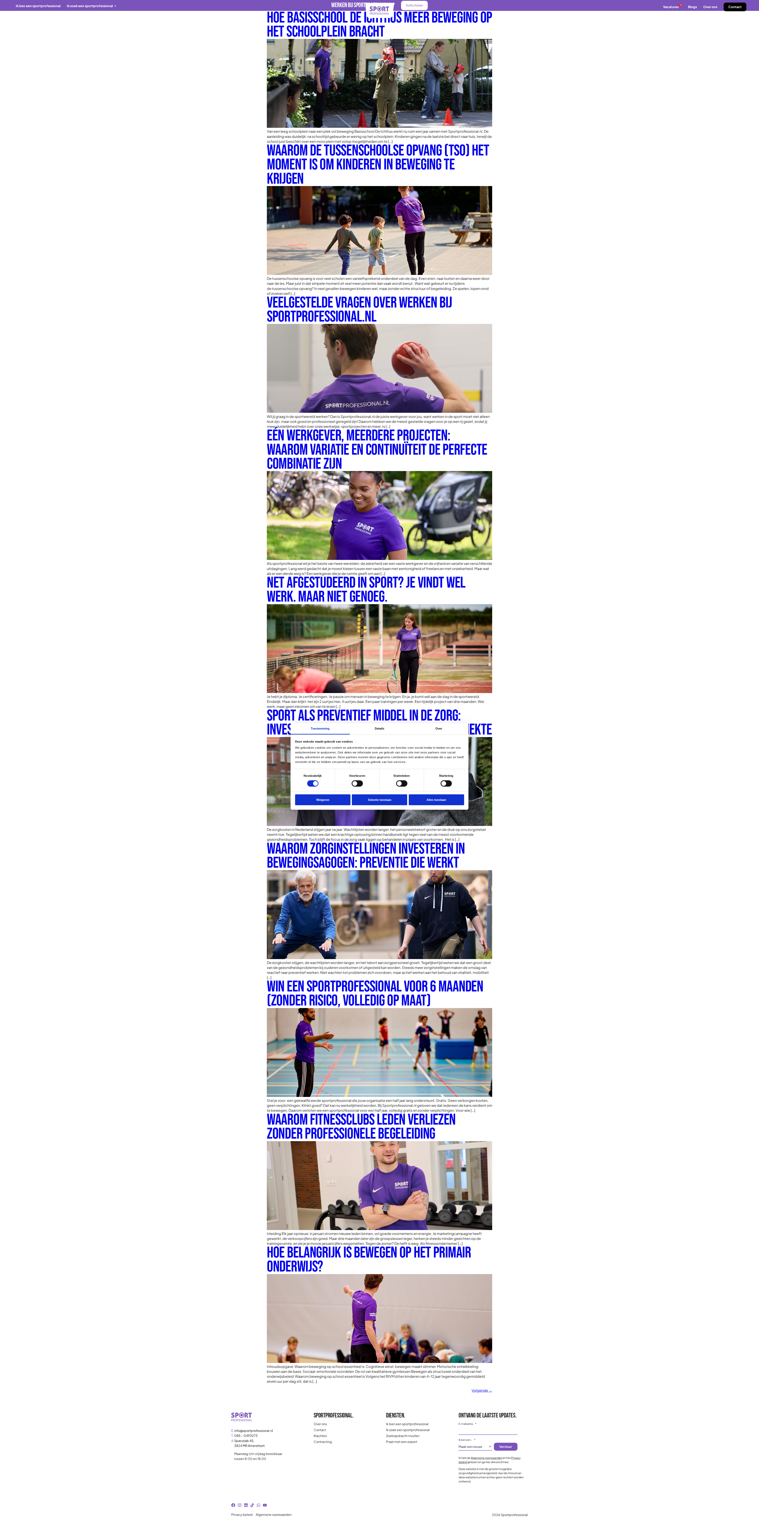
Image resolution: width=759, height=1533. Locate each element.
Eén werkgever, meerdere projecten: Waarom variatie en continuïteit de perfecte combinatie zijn (377, 449)
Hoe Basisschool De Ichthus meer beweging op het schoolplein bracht (379, 24)
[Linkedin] (246, 1505)
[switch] (357, 783)
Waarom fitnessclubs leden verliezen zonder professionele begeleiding (361, 1127)
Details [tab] (379, 728)
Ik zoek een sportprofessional (408, 1430)
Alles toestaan (436, 799)
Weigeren (322, 799)
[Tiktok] (252, 1505)
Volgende (482, 1390)
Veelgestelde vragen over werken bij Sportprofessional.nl (359, 309)
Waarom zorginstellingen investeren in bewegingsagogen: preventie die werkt (366, 856)
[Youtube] (265, 1505)
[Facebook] (233, 1505)
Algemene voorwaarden (486, 1458)
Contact (735, 7)
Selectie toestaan (379, 799)
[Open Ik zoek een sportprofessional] (115, 6)
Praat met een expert (401, 1442)
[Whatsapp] (259, 1505)
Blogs (692, 7)
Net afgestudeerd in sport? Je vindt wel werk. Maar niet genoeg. (366, 590)
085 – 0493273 (246, 1435)
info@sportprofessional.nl (254, 1431)
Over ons (710, 7)
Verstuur (505, 1447)
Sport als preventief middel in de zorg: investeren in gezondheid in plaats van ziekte (379, 722)
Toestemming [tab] (320, 728)
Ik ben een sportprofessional (407, 1424)
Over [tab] (438, 728)
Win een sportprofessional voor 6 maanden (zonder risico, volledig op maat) (375, 993)
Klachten (320, 1436)
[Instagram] (240, 1505)
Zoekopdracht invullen (402, 1436)
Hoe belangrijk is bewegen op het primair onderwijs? (369, 1259)
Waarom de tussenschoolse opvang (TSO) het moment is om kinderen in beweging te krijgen (378, 164)
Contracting (323, 1442)
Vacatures (672, 6)
